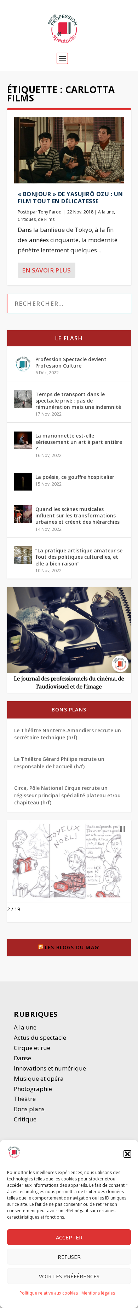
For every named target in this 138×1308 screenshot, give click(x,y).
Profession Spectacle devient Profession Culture (71, 362)
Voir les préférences (69, 1276)
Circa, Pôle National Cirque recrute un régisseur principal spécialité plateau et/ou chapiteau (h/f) (67, 795)
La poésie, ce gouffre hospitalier (74, 477)
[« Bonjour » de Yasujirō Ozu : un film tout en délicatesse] (69, 150)
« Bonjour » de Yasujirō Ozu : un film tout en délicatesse (70, 197)
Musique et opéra (39, 1078)
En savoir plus (46, 270)
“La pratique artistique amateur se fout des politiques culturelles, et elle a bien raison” (78, 557)
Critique (26, 1119)
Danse (23, 1058)
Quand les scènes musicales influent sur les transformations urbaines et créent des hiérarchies (77, 515)
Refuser (69, 1256)
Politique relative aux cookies (48, 1293)
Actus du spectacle (40, 1037)
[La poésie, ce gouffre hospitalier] (23, 482)
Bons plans (69, 709)
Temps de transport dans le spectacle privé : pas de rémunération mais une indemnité (78, 400)
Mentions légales (98, 1293)
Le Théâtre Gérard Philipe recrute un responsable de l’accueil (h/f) (59, 762)
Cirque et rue (32, 1048)
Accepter (69, 1237)
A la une (106, 212)
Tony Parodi (50, 212)
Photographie (33, 1089)
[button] (127, 1153)
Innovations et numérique (50, 1068)
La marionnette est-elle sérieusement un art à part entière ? (78, 442)
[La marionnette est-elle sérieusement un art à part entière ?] (23, 440)
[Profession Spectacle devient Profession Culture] (23, 364)
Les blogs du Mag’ (72, 947)
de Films (46, 219)
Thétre (25, 1099)
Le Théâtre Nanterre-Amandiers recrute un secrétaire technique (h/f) (67, 734)
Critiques (27, 219)
